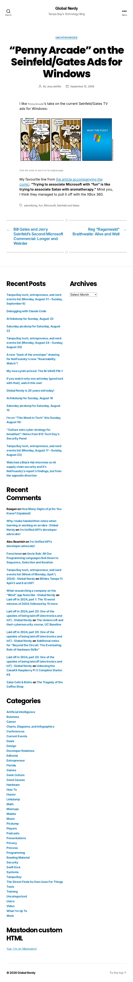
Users (10, 901)
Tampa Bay (14, 877)
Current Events (16, 736)
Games (11, 770)
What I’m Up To (16, 911)
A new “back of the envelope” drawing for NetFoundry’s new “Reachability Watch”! (32, 359)
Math (10, 804)
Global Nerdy (66, 8)
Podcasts (12, 833)
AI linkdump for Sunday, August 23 (30, 318)
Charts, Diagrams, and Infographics (30, 726)
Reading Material (18, 857)
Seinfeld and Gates (68, 205)
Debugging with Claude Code (26, 311)
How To (11, 789)
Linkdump (13, 799)
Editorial (12, 755)
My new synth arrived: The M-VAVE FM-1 (34, 371)
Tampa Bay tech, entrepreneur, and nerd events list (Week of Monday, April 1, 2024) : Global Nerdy (33, 574)
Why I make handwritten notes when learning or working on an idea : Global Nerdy (32, 525)
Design (11, 746)
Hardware (13, 784)
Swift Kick (13, 867)
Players (11, 828)
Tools (10, 886)
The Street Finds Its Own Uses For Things (34, 881)
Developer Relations (20, 750)
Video (10, 906)
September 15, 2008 (82, 86)
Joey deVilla (54, 86)
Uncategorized (66, 37)
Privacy (11, 843)
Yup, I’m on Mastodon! (21, 948)
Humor (11, 794)
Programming (15, 852)
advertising (30, 205)
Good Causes (15, 780)
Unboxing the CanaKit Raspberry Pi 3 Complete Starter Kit (34, 670)
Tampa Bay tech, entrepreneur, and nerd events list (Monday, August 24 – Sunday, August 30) (34, 343)
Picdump (12, 823)
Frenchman (14, 553)
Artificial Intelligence (20, 712)
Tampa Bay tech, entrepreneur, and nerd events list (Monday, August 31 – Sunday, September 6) (34, 299)
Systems (12, 872)
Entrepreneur (15, 760)
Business (12, 717)
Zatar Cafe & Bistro (19, 682)
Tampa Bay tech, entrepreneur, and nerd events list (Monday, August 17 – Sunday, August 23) (34, 450)
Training (12, 891)
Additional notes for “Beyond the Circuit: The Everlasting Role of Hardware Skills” (33, 645)
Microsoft (50, 205)
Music (10, 818)
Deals (10, 741)
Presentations (16, 838)
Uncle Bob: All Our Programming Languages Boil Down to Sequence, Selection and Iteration (32, 558)
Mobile (11, 814)
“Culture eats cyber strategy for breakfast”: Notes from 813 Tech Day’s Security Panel (33, 434)
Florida (11, 765)
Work (10, 915)
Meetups (12, 809)
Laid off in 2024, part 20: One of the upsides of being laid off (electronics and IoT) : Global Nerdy (34, 616)
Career (11, 721)
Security (12, 862)
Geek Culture (15, 775)
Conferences (15, 731)
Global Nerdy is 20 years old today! (30, 390)
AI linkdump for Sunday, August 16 (29, 398)
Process (12, 848)
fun (41, 205)
